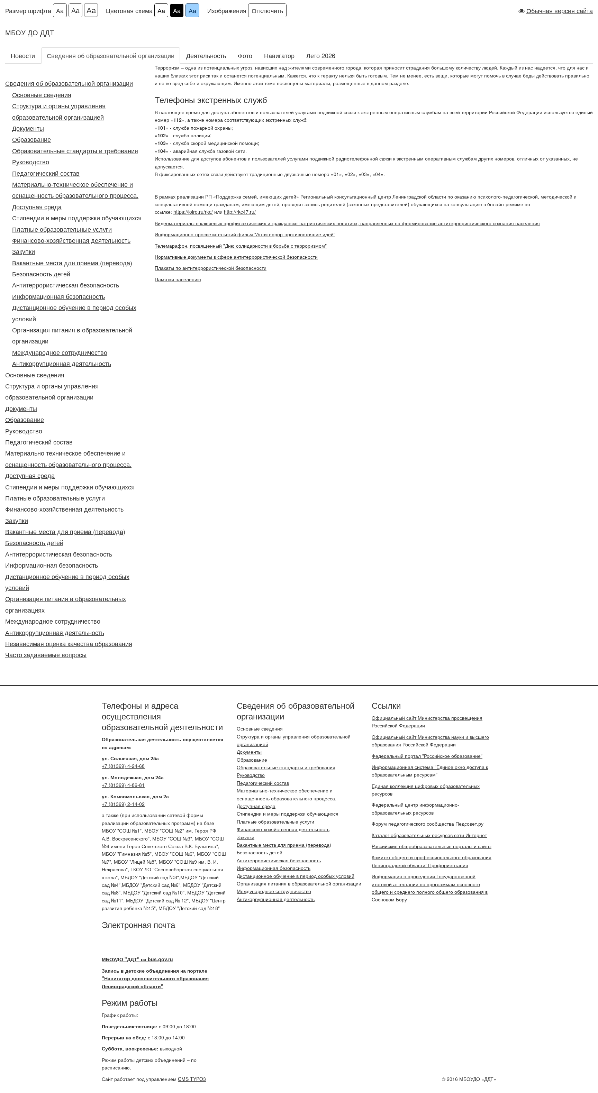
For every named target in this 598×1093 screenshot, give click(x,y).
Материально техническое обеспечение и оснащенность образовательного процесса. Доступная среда (68, 464)
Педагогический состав (46, 172)
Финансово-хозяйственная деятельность (71, 240)
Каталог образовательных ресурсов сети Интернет (429, 835)
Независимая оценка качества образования (68, 643)
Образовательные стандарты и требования (75, 150)
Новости (23, 55)
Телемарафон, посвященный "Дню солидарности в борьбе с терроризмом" (241, 245)
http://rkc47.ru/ (240, 211)
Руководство (30, 161)
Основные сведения (41, 94)
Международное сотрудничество (59, 352)
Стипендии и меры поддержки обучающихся (77, 217)
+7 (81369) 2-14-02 (123, 803)
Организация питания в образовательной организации (72, 335)
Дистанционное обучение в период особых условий (74, 313)
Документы (28, 127)
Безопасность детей (41, 273)
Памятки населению (178, 279)
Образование (31, 139)
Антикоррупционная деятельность (61, 363)
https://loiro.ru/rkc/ (193, 211)
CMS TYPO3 (192, 1078)
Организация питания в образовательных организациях (65, 604)
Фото (245, 55)
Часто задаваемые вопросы (46, 654)
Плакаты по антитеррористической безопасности (210, 267)
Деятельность (206, 55)
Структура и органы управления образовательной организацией (59, 111)
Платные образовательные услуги (62, 228)
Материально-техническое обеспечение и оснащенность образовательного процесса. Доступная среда (75, 195)
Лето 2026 (320, 55)
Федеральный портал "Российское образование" (427, 755)
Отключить (267, 10)
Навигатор (279, 55)
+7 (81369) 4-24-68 (123, 765)
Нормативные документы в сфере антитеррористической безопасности (236, 256)
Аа (60, 10)
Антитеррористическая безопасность (65, 284)
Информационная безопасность (58, 296)
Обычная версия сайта (559, 10)
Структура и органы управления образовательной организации (52, 391)
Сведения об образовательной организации (110, 55)
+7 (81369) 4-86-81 (123, 784)
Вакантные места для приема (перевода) (72, 262)
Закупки (23, 251)
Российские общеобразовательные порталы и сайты (431, 846)
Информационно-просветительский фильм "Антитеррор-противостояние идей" (245, 234)
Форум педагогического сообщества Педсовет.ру (427, 823)
